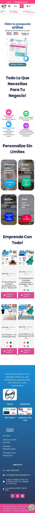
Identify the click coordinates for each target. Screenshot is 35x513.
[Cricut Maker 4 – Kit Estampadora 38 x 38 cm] (26, 312)
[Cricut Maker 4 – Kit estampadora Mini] (9, 312)
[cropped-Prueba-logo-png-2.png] (3, 5)
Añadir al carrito (10, 295)
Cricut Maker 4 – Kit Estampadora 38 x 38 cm (26, 336)
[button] (24, 290)
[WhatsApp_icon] (31, 505)
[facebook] (13, 496)
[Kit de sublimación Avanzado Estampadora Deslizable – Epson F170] (26, 257)
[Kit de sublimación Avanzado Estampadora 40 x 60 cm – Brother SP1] (9, 257)
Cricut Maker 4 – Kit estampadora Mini (9, 336)
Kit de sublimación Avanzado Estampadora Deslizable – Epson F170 (26, 282)
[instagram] (18, 496)
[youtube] (22, 496)
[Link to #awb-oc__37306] (9, 6)
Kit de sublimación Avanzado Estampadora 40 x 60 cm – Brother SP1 (9, 285)
